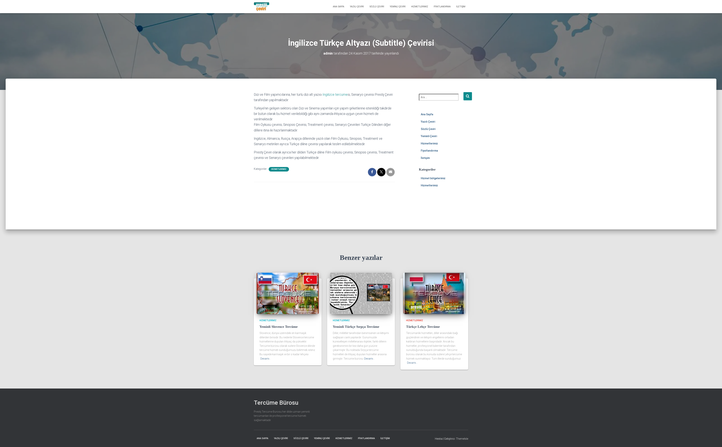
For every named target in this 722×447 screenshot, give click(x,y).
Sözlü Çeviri (376, 6)
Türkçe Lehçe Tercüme (423, 327)
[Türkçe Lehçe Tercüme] (434, 293)
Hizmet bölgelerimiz (433, 178)
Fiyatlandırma (442, 6)
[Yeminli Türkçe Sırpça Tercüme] (361, 293)
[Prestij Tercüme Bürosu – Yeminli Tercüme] (261, 6)
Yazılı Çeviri (357, 6)
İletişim (460, 6)
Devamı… (265, 358)
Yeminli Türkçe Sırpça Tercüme (356, 327)
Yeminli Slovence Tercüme (278, 327)
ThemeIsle (462, 438)
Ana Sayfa (338, 6)
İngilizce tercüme (335, 94)
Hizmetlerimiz (419, 6)
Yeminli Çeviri (398, 6)
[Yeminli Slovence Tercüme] (288, 293)
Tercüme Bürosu (276, 402)
